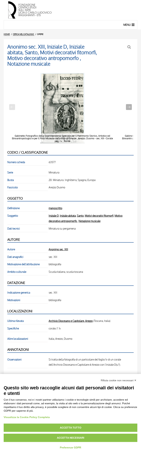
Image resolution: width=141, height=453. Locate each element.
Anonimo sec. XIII (58, 249)
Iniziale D (54, 215)
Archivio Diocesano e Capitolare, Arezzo (71, 320)
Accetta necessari (70, 437)
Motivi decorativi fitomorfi (99, 215)
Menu (127, 24)
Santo (80, 215)
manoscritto (55, 208)
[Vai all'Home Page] (70, 10)
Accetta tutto (70, 427)
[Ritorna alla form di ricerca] (129, 47)
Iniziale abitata (68, 215)
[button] (129, 107)
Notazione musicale (89, 221)
